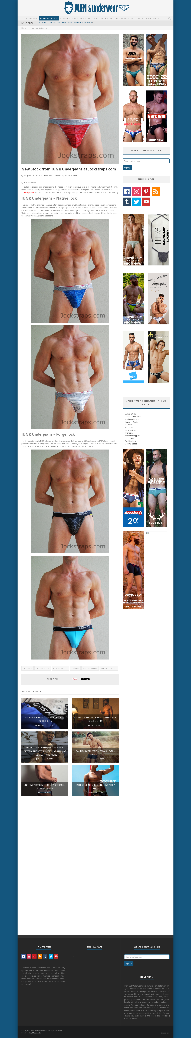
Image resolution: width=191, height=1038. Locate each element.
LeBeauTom (130, 430)
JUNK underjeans (60, 668)
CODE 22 (129, 427)
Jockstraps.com (27, 192)
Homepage (32, 18)
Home (23, 28)
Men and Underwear (54, 175)
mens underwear (90, 668)
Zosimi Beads (131, 444)
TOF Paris (129, 438)
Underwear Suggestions (114, 18)
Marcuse (129, 433)
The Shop (153, 18)
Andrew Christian (132, 419)
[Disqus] (70, 835)
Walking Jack (130, 441)
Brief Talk (137, 18)
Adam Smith (130, 414)
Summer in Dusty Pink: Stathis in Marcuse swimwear (62, 23)
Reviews (92, 18)
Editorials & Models (73, 18)
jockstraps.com (42, 668)
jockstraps (27, 668)
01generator (36, 1033)
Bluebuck (129, 424)
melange (75, 668)
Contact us (165, 1033)
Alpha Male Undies (133, 416)
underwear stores (108, 668)
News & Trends (49, 18)
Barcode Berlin (131, 422)
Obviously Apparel (132, 435)
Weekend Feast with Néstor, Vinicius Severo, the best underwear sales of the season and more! (45, 751)
